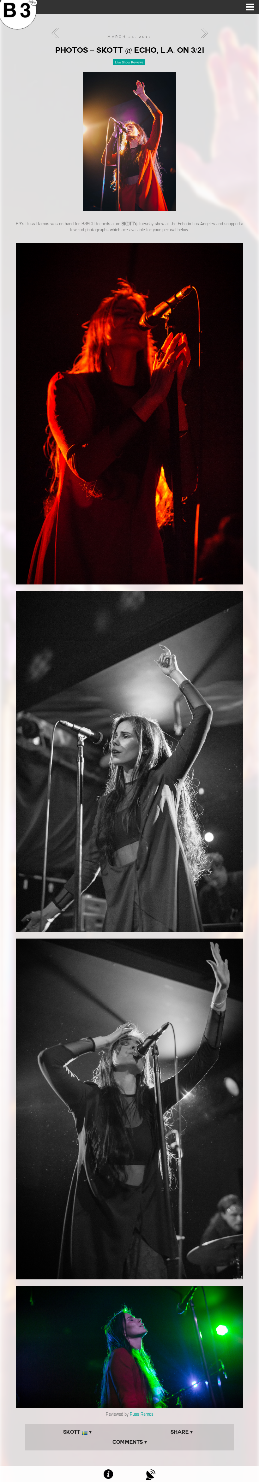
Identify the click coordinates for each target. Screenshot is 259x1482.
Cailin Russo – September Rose (56, 33)
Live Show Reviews (129, 62)
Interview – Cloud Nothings (202, 33)
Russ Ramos (142, 1414)
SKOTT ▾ (77, 1432)
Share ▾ (182, 1432)
